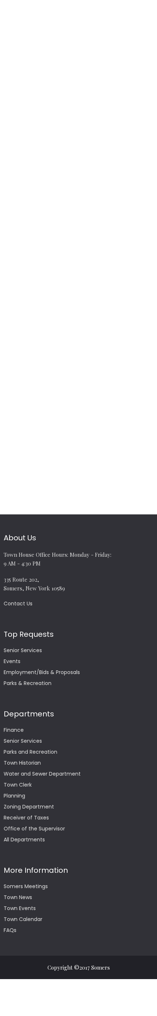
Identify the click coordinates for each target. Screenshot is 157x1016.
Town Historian (22, 762)
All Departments (24, 839)
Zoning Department (29, 806)
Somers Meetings (26, 886)
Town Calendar (23, 919)
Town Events (20, 908)
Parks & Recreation (27, 683)
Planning (14, 795)
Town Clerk (18, 784)
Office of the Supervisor (34, 828)
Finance (14, 730)
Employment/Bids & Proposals (42, 672)
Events (12, 661)
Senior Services (23, 650)
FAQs (10, 930)
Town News (18, 897)
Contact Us (18, 603)
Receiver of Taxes (26, 817)
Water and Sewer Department (42, 773)
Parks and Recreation (30, 752)
